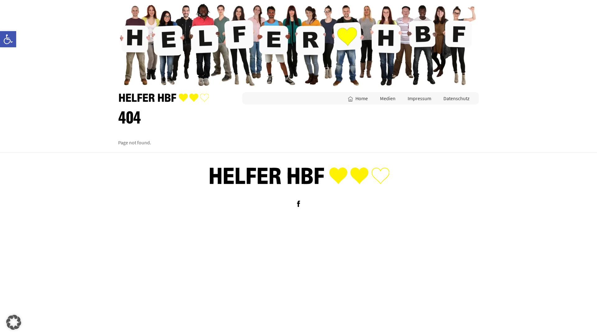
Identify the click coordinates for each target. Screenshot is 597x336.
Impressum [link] (419, 98)
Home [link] (361, 98)
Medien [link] (388, 98)
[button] (13, 322)
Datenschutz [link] (456, 98)
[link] (8, 39)
